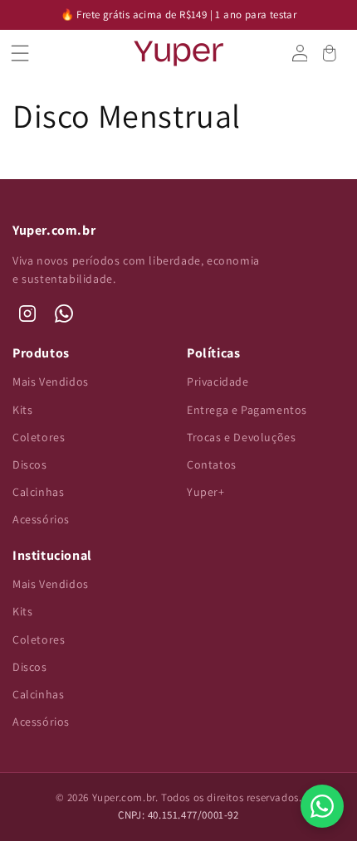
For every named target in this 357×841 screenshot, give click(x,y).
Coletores (38, 437)
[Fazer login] (300, 53)
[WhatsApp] (64, 313)
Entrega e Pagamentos (247, 409)
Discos (29, 464)
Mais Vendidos (50, 381)
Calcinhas (38, 491)
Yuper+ (206, 491)
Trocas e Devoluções (241, 437)
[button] (27, 53)
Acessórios (41, 519)
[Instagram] (27, 313)
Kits (22, 409)
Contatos (212, 464)
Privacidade (218, 381)
